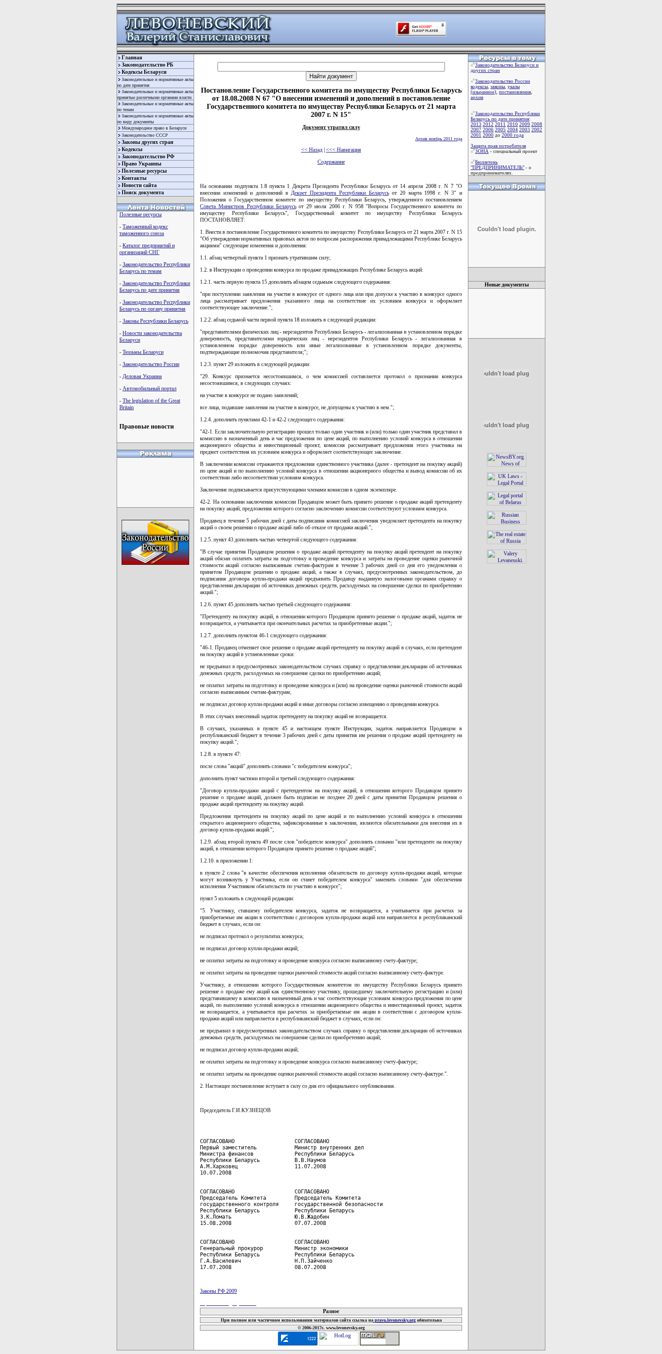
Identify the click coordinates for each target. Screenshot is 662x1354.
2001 (476, 135)
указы (514, 86)
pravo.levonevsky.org (394, 1320)
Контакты (134, 178)
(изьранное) (483, 91)
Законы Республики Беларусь (155, 321)
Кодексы (132, 149)
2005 (500, 129)
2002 (536, 129)
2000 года (513, 135)
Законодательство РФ (148, 156)
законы (497, 86)
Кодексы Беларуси (144, 72)
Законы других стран (147, 142)
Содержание (331, 162)
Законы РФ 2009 (218, 1291)
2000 (488, 135)
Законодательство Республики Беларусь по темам (154, 267)
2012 (488, 124)
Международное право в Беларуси (154, 127)
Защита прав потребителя (498, 145)
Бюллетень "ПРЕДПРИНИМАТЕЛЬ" (497, 164)
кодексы (479, 86)
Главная (132, 57)
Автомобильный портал (149, 388)
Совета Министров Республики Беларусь (248, 206)
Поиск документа (143, 192)
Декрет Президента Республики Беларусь (340, 193)
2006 (488, 129)
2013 (476, 124)
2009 (524, 124)
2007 (476, 129)
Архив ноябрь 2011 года (438, 138)
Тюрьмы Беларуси (142, 352)
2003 (524, 129)
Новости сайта (139, 185)
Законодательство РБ (147, 65)
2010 (512, 124)
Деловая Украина (142, 376)
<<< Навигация (343, 150)
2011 (500, 124)
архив (477, 97)
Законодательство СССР (145, 135)
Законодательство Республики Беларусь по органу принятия (154, 305)
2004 (512, 129)
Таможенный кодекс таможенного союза (143, 230)
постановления (515, 91)
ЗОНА (482, 151)
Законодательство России (150, 364)
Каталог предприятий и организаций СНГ (147, 248)
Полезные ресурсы (144, 171)
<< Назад (311, 150)
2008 (536, 124)
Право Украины (141, 164)
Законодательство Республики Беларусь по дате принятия (154, 286)
